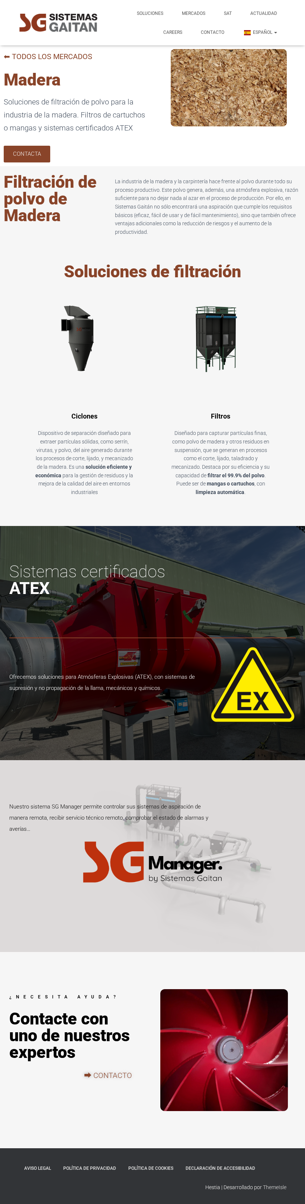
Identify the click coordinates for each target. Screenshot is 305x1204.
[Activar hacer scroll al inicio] (290, 1189)
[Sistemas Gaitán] (58, 22)
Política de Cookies (150, 1168)
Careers (172, 32)
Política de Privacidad (89, 1168)
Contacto (212, 32)
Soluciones (150, 13)
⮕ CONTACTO (108, 1075)
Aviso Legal (37, 1168)
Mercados (193, 13)
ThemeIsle (274, 1187)
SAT (228, 13)
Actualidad (263, 13)
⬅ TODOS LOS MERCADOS (48, 56)
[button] (275, 32)
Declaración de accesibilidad (220, 1168)
